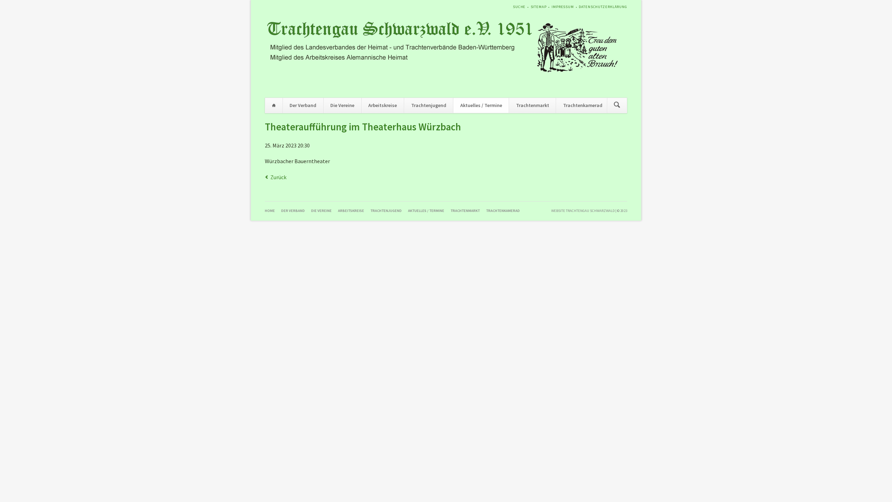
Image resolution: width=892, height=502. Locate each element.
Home (274, 105)
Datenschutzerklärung (603, 7)
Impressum (563, 7)
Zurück (278, 177)
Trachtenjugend (428, 105)
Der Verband (303, 105)
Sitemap (539, 7)
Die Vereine (342, 105)
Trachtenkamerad (582, 105)
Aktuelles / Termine (481, 105)
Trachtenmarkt (532, 105)
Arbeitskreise (382, 105)
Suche (519, 7)
